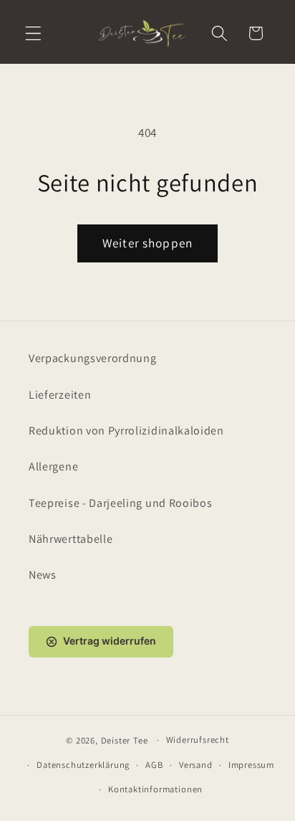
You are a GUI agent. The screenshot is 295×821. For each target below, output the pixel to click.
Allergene (53, 466)
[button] (33, 33)
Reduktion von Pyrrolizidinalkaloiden (126, 430)
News (43, 574)
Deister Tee (124, 740)
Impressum (251, 765)
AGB (154, 765)
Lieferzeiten (60, 394)
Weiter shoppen (147, 242)
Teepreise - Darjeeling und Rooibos (120, 503)
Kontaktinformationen (155, 789)
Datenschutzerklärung (83, 765)
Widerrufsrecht (197, 740)
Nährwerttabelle (70, 538)
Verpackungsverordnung (93, 358)
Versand (196, 765)
